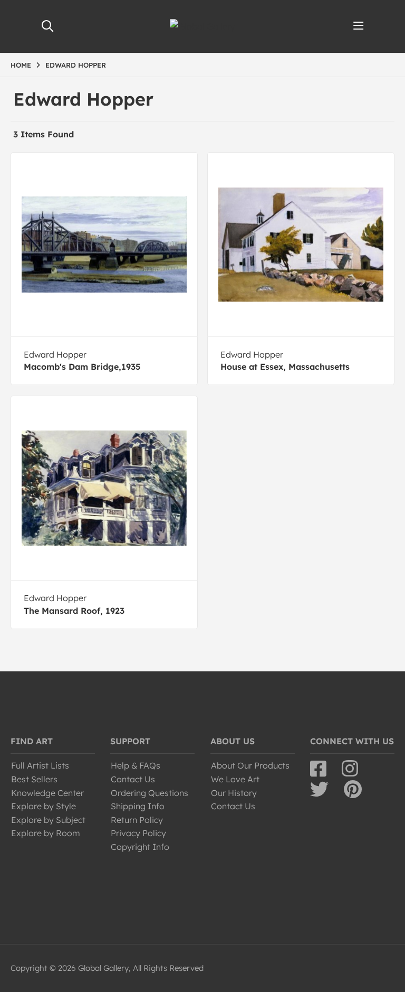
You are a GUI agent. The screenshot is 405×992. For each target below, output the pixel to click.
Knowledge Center (47, 793)
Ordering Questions (149, 793)
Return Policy (137, 820)
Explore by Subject (48, 820)
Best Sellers (34, 779)
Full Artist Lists (40, 765)
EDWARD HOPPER (75, 65)
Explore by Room (45, 833)
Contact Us (133, 779)
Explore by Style (43, 806)
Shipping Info (138, 806)
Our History (234, 793)
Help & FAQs (135, 765)
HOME (21, 65)
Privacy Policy (138, 833)
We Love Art (235, 779)
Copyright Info (140, 846)
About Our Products (250, 765)
